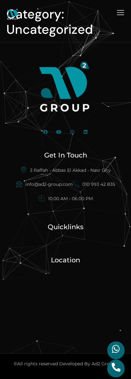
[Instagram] (72, 132)
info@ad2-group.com (49, 184)
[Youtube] (59, 132)
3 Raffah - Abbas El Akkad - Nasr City (70, 170)
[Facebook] (45, 132)
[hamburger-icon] (121, 13)
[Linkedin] (85, 132)
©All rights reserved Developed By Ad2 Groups (66, 364)
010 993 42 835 (98, 184)
